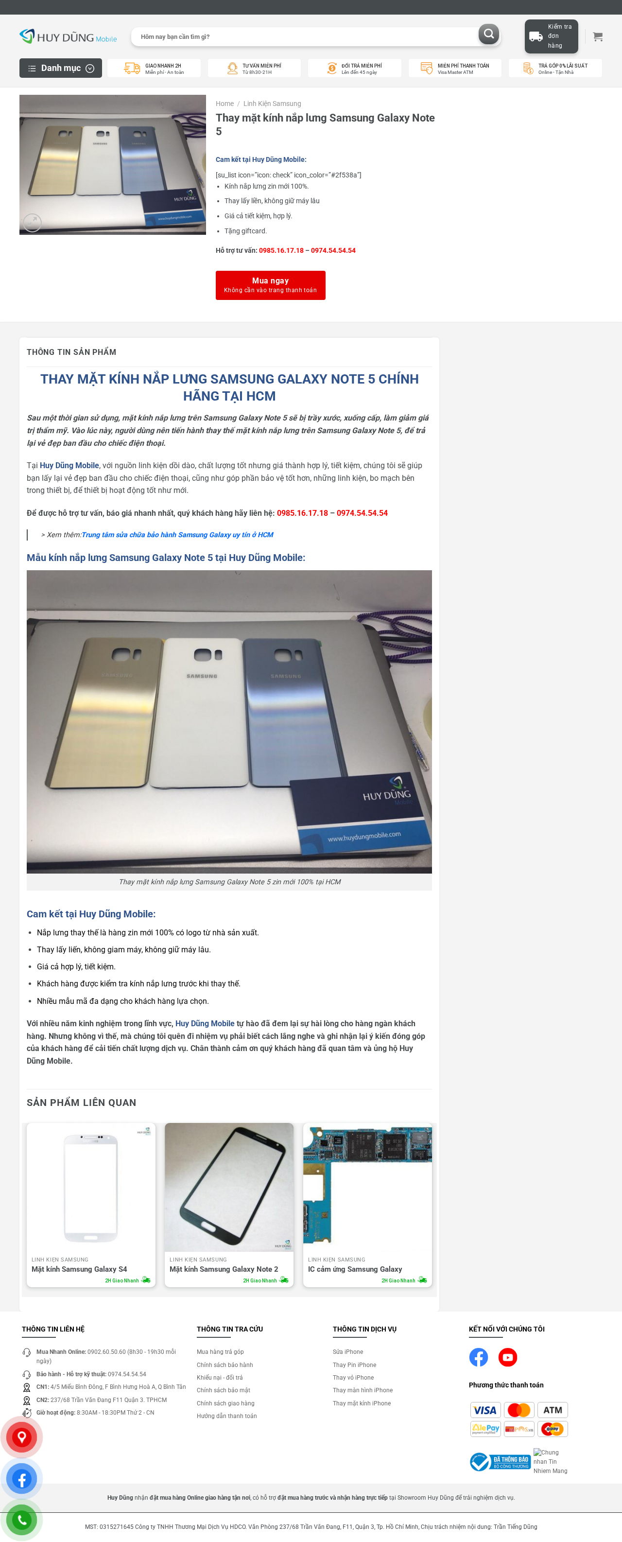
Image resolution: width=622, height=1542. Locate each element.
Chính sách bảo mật (223, 1390)
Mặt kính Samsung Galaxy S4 (79, 1269)
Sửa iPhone (348, 1352)
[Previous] (27, 1208)
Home (225, 103)
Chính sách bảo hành (225, 1365)
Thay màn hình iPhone (363, 1390)
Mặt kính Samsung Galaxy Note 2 (224, 1269)
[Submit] (489, 34)
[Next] (431, 1208)
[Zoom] (32, 222)
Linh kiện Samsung (272, 103)
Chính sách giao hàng (226, 1403)
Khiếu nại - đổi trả (220, 1377)
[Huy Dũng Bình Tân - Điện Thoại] (68, 37)
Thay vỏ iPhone (353, 1377)
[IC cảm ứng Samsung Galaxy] (367, 1187)
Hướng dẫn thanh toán (227, 1416)
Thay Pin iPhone (354, 1365)
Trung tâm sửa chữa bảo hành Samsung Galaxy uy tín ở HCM (177, 535)
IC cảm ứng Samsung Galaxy (355, 1269)
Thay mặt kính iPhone (362, 1403)
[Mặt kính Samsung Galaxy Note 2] (229, 1187)
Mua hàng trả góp (220, 1352)
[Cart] (598, 36)
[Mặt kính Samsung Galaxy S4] (91, 1187)
